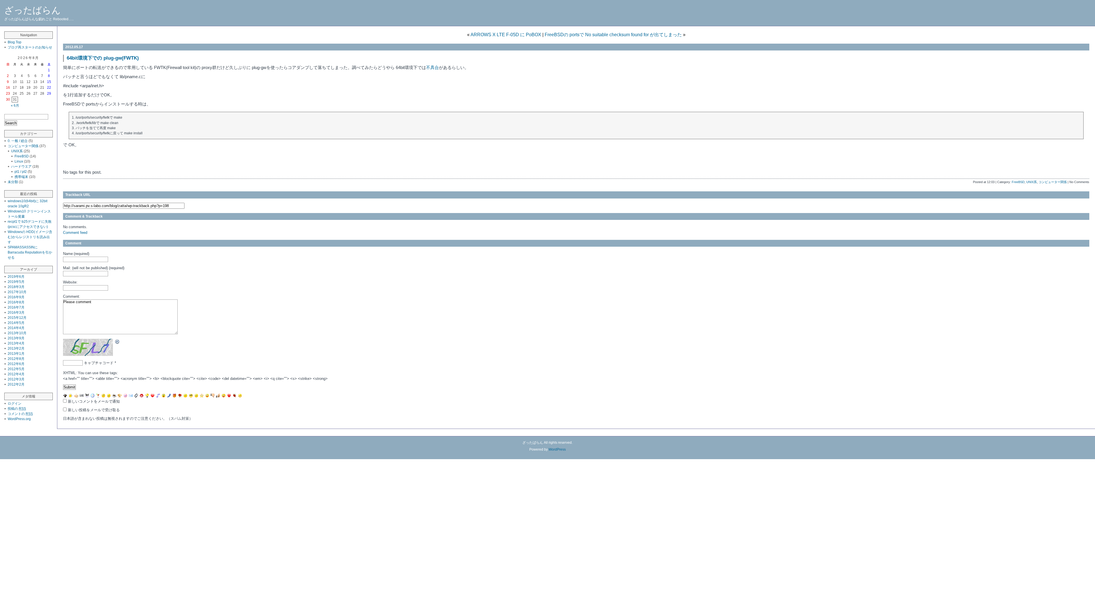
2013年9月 (16, 338)
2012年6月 (16, 364)
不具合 (432, 67)
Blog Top (14, 42)
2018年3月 (16, 287)
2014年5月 (16, 323)
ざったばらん (32, 10)
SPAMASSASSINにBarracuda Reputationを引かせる (30, 252)
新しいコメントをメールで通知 (94, 401)
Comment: (71, 296)
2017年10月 (17, 292)
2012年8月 (16, 359)
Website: (70, 282)
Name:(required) (76, 254)
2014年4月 (16, 328)
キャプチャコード (98, 363)
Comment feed (75, 232)
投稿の (17, 409)
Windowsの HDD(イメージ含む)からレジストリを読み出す (30, 237)
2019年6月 (16, 277)
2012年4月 (16, 374)
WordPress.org (19, 419)
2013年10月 (17, 333)
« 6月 (15, 106)
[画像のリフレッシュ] (117, 341)
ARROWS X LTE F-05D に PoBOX (506, 34)
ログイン (14, 404)
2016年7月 (16, 307)
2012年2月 (16, 384)
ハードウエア (21, 167)
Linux (19, 161)
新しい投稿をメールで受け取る (94, 410)
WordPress (557, 449)
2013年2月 (16, 348)
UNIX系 (1031, 182)
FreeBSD (1018, 182)
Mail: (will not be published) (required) (93, 268)
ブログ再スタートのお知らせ (30, 47)
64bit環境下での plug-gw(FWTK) (103, 58)
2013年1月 (16, 354)
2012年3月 (16, 379)
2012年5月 (16, 369)
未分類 (13, 182)
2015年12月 (17, 318)
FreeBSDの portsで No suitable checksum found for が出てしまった (613, 34)
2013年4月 (16, 343)
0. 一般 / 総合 (18, 141)
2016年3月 (16, 313)
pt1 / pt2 (21, 172)
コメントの (20, 414)
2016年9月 (16, 297)
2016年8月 (16, 302)
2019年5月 (16, 282)
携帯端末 (21, 177)
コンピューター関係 (1053, 182)
